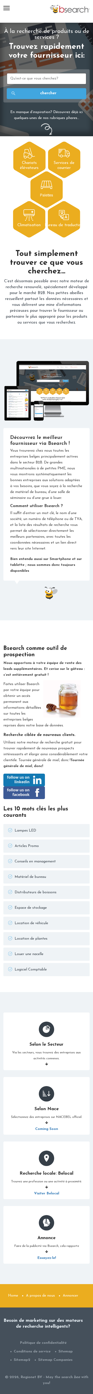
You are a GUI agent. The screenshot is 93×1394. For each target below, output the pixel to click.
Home (13, 1295)
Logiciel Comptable (31, 969)
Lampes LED (25, 830)
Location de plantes (31, 939)
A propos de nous (40, 1295)
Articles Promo (27, 846)
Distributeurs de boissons (35, 892)
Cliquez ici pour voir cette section (29, 158)
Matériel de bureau (30, 877)
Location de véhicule (31, 923)
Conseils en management (35, 861)
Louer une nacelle (29, 954)
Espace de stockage (31, 908)
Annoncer (70, 1295)
